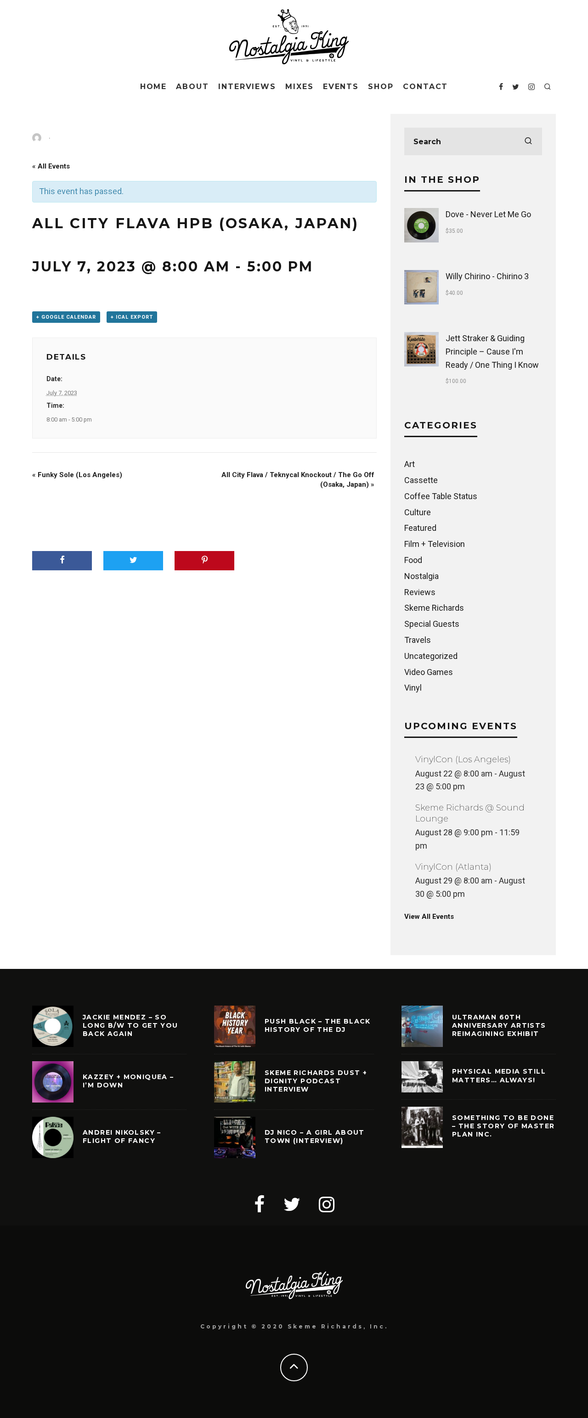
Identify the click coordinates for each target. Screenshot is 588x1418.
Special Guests (431, 624)
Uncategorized (431, 656)
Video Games (428, 672)
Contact (425, 86)
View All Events (429, 916)
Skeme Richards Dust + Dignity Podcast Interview (316, 1081)
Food (413, 560)
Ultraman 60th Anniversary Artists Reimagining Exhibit (499, 1025)
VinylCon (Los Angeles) (463, 759)
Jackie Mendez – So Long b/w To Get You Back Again (130, 1025)
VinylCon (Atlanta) (453, 867)
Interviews (247, 86)
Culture (417, 512)
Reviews (419, 592)
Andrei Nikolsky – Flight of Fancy (122, 1136)
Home (153, 86)
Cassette (421, 480)
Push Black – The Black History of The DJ (318, 1025)
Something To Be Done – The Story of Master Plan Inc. (503, 1126)
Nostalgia (421, 576)
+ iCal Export (132, 317)
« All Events (51, 166)
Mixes (299, 86)
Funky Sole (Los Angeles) (77, 475)
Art (409, 464)
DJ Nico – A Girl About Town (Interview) (315, 1136)
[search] (528, 141)
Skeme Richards (434, 608)
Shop (381, 86)
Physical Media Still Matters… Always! (499, 1075)
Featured (420, 528)
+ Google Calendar (66, 317)
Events (341, 86)
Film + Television (434, 544)
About (192, 86)
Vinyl (413, 687)
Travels (417, 640)
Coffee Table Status (440, 496)
